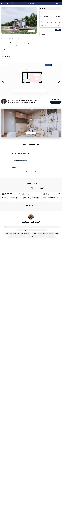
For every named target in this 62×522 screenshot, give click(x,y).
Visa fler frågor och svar (31, 172)
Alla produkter (8, 3)
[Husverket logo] (31, 3)
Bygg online (58, 3)
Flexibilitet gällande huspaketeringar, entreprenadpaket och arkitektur (46, 233)
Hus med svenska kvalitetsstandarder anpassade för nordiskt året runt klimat (45, 226)
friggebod (11, 42)
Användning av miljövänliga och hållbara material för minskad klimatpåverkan (32, 230)
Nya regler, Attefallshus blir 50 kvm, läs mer (34, 0)
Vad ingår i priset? (15, 167)
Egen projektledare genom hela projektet (18, 236)
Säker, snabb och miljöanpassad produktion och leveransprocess (17, 233)
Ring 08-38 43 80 (55, 99)
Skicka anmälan (56, 33)
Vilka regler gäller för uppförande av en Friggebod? (22, 153)
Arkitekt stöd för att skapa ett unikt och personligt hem (17, 226)
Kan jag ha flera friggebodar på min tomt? (20, 160)
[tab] (31, 149)
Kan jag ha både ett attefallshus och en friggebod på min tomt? (24, 164)
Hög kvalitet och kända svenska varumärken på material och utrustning (42, 236)
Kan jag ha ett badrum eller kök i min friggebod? (21, 157)
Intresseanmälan (55, 102)
